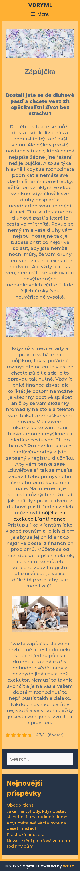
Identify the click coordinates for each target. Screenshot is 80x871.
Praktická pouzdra (25, 834)
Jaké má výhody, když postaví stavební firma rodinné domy (37, 814)
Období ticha (20, 805)
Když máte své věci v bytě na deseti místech (36, 826)
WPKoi (69, 866)
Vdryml (40, 5)
